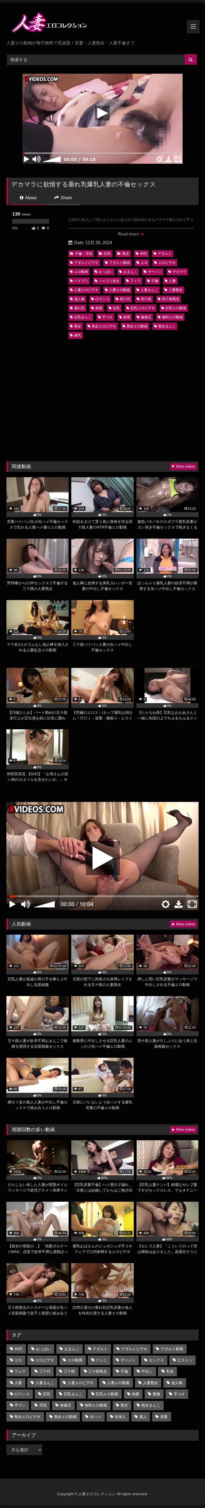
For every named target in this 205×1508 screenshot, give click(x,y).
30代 (18, 1349)
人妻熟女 (176, 290)
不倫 (154, 281)
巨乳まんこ (83, 317)
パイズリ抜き (109, 281)
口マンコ (102, 299)
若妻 (164, 1417)
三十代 (44, 1371)
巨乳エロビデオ (143, 308)
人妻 (172, 281)
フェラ (135, 281)
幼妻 (135, 1394)
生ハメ (95, 1417)
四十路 (146, 299)
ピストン (185, 1360)
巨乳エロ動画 (175, 308)
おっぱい (106, 272)
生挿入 (120, 1417)
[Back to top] (188, 1492)
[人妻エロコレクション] (102, 23)
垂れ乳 (79, 308)
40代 (143, 254)
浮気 (43, 1405)
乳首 (170, 1371)
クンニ (101, 1360)
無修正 (146, 317)
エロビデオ (167, 263)
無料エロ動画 (172, 317)
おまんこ (130, 272)
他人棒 (79, 299)
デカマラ (179, 272)
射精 (98, 308)
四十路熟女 (170, 299)
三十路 (69, 1371)
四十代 (125, 299)
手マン (20, 1405)
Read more (129, 234)
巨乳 (107, 254)
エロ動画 (81, 272)
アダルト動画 (119, 263)
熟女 (125, 254)
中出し (147, 1371)
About (30, 197)
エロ (144, 263)
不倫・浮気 (83, 254)
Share (66, 197)
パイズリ (81, 281)
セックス (156, 1360)
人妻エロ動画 (119, 290)
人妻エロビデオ (86, 290)
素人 (143, 1417)
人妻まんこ (149, 290)
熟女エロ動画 (137, 326)
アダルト (165, 254)
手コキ (107, 317)
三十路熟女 (97, 1371)
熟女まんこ (167, 326)
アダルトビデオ (86, 263)
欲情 (126, 317)
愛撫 (156, 1394)
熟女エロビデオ (104, 326)
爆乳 (77, 335)
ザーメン (155, 272)
